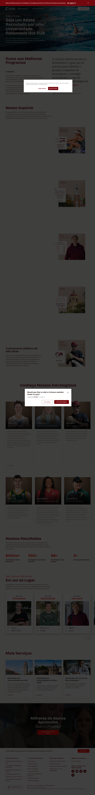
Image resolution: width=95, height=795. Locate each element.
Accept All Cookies (53, 88)
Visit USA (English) (61, 402)
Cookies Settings (42, 88)
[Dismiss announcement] (88, 3)
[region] (48, 86)
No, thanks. (47, 402)
